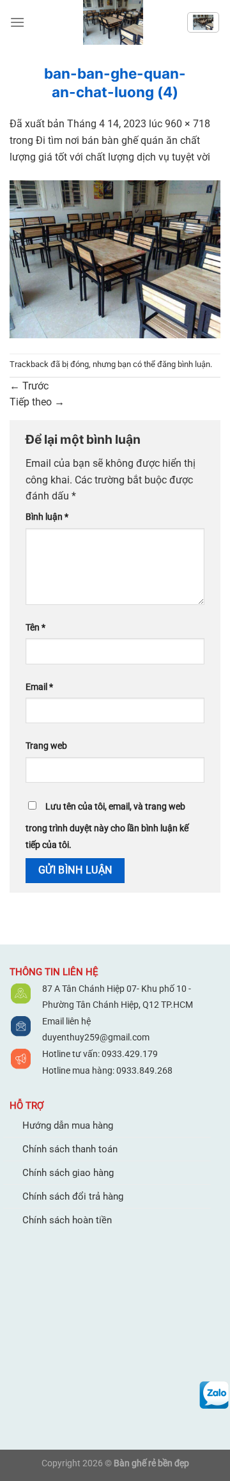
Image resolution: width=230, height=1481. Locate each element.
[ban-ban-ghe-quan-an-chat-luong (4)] (115, 259)
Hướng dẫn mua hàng (67, 1125)
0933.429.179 (129, 1054)
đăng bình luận (183, 364)
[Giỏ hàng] (203, 22)
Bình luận (47, 517)
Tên (35, 627)
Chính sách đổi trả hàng (72, 1196)
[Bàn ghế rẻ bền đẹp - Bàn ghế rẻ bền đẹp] (113, 22)
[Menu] (17, 22)
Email (39, 687)
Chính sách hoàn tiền (67, 1220)
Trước (29, 386)
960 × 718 (187, 124)
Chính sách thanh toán (70, 1149)
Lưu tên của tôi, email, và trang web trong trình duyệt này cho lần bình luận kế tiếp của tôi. (107, 825)
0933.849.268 (144, 1070)
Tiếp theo (37, 402)
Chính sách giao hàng (68, 1173)
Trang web (46, 745)
